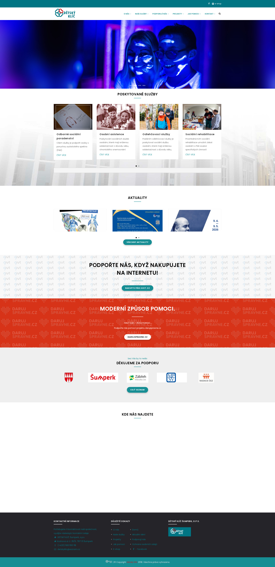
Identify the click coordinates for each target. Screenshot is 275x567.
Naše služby (141, 14)
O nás (127, 14)
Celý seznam (137, 390)
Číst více (61, 155)
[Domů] (65, 13)
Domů (135, 529)
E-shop (116, 549)
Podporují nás (159, 14)
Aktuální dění (138, 534)
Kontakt (209, 14)
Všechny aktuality (137, 242)
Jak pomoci (194, 14)
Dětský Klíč (132, 562)
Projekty (177, 14)
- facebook (141, 549)
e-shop (218, 3)
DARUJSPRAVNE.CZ (138, 337)
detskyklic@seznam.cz (68, 549)
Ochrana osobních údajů (144, 544)
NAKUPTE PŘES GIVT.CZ (137, 288)
